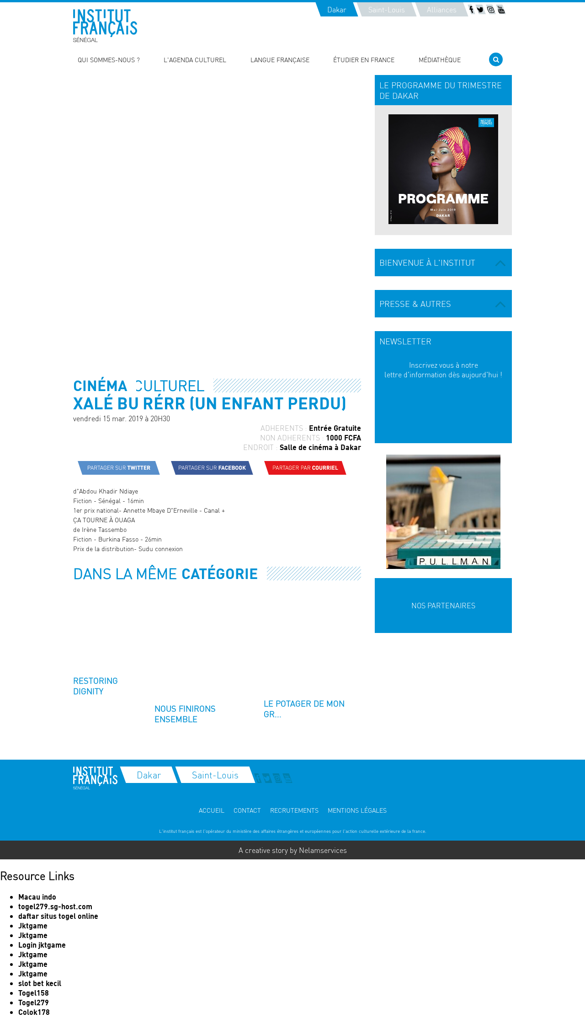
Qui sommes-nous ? (109, 59)
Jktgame (33, 925)
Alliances (442, 9)
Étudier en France (363, 59)
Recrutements (294, 810)
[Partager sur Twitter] (119, 468)
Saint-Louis (386, 9)
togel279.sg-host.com (55, 906)
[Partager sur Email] (305, 468)
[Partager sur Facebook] (212, 468)
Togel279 (33, 1002)
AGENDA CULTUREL (138, 385)
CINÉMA (100, 385)
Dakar (336, 9)
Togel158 (33, 992)
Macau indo (37, 896)
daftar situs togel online (58, 916)
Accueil (211, 810)
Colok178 (34, 1012)
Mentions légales (357, 810)
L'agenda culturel (195, 59)
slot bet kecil (39, 983)
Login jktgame (42, 944)
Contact (247, 810)
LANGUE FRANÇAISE (279, 59)
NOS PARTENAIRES (443, 605)
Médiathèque (440, 59)
